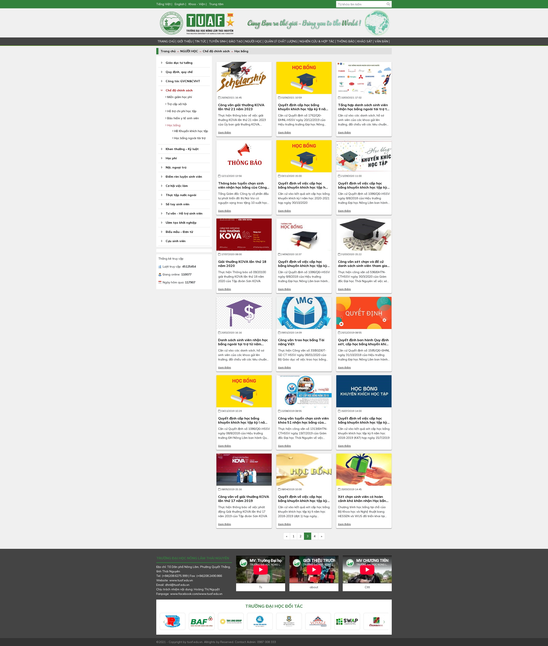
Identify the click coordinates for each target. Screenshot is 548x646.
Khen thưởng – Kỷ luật (182, 149)
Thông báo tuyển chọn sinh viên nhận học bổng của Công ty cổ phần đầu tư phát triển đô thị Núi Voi (242, 189)
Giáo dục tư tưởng (179, 63)
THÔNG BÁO (346, 41)
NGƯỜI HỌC (253, 41)
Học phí (171, 158)
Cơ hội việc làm (177, 186)
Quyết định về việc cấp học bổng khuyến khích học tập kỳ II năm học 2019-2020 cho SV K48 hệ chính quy (364, 189)
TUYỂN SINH (217, 41)
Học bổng (241, 51)
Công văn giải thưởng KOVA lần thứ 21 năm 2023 (241, 107)
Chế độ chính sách (217, 51)
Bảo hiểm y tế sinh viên (182, 118)
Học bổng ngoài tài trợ (189, 138)
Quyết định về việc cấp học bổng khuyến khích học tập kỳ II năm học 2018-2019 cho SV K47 (364, 424)
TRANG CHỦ (166, 41)
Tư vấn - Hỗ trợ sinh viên (184, 213)
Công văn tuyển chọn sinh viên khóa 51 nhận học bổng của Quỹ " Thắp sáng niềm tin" (303, 422)
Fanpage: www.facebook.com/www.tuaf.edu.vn (189, 594)
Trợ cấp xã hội (176, 104)
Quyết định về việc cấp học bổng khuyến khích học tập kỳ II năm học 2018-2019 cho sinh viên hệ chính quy (304, 502)
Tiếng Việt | (164, 4)
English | (180, 4)
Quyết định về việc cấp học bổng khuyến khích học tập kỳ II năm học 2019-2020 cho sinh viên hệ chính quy (304, 267)
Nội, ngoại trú (176, 167)
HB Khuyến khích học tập (190, 131)
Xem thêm (224, 132)
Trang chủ (168, 51)
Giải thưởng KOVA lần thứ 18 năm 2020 (242, 263)
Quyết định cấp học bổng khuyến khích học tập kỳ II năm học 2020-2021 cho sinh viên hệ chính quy (303, 111)
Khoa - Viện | (198, 4)
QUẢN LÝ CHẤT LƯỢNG (280, 41)
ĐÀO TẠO (236, 41)
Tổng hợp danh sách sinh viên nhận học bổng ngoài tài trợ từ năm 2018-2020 (363, 109)
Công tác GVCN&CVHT (183, 81)
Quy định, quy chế (179, 72)
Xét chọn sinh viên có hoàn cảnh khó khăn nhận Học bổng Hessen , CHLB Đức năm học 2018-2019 (363, 502)
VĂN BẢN (381, 41)
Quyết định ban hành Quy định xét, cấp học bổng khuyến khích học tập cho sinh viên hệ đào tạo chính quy (364, 346)
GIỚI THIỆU (184, 41)
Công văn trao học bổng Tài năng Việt (301, 342)
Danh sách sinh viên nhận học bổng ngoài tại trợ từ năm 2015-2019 (243, 344)
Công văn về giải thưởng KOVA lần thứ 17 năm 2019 (243, 498)
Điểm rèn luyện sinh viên (184, 177)
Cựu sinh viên (176, 241)
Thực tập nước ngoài (181, 195)
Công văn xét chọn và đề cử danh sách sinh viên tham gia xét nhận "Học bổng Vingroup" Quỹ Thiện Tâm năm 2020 (363, 267)
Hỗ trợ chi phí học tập (181, 111)
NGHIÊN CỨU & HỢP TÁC (316, 41)
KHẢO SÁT (364, 41)
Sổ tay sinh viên (177, 204)
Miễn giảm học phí (179, 97)
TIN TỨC (200, 41)
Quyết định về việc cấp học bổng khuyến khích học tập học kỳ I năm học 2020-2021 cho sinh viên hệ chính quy (303, 189)
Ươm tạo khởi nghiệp (181, 223)
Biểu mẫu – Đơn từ (179, 232)
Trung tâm (216, 4)
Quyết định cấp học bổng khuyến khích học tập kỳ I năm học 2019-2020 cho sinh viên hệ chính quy (243, 424)
